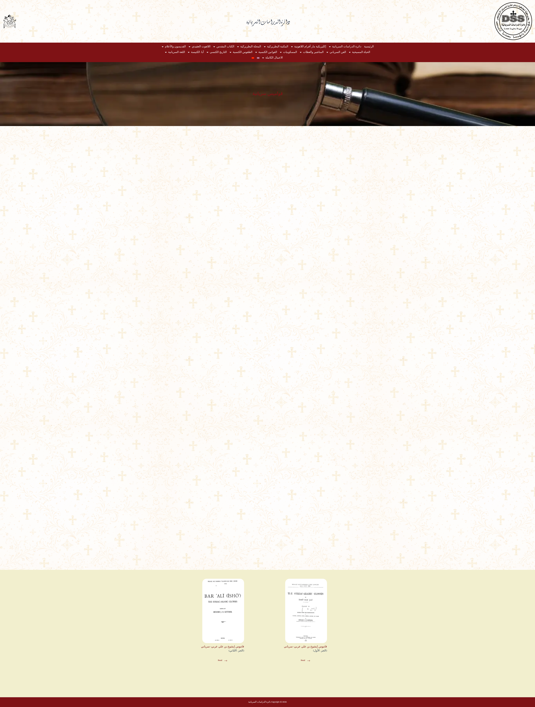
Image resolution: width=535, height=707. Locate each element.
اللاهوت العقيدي (201, 46)
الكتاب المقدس (225, 46)
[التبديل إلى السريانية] (253, 58)
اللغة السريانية (176, 52)
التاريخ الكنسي (218, 52)
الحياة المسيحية (361, 52)
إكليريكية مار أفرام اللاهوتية (310, 46)
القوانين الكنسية (267, 52)
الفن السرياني (338, 52)
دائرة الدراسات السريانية (346, 46)
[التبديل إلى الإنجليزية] (258, 58)
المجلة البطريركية (250, 46)
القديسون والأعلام (175, 46)
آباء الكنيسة (197, 52)
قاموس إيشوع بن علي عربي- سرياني (305, 646)
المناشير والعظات (313, 52)
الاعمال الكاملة (274, 57)
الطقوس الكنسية (242, 52)
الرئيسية (369, 46)
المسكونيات (290, 52)
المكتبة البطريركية (277, 46)
